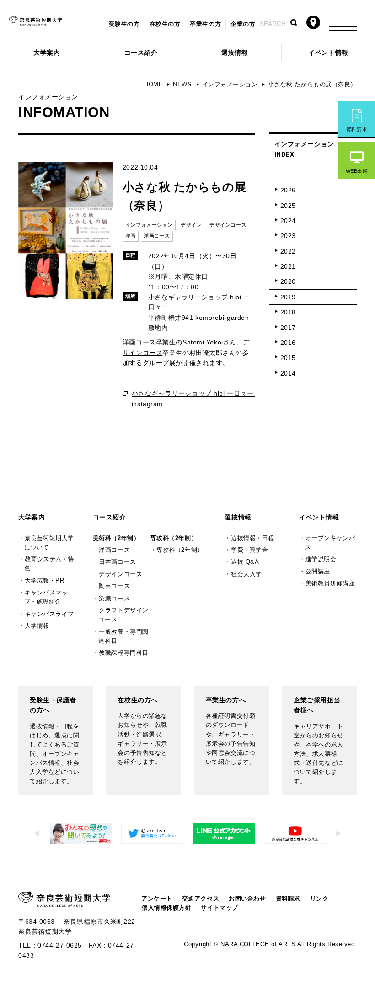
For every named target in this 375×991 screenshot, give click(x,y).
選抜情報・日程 (252, 538)
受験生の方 (124, 24)
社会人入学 (246, 574)
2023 (288, 235)
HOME (153, 84)
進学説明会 (321, 559)
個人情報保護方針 (166, 908)
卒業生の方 (205, 24)
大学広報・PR (44, 581)
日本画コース (117, 562)
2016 (288, 342)
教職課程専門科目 (123, 653)
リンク (319, 899)
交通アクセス (200, 899)
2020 (288, 281)
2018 (288, 312)
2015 (288, 357)
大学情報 (37, 626)
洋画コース (139, 342)
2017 (288, 327)
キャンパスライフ (49, 614)
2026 (288, 190)
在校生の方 (165, 24)
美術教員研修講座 (330, 583)
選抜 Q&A (245, 562)
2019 (288, 297)
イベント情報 (328, 52)
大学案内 (46, 52)
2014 (288, 373)
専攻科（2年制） (173, 538)
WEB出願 (357, 171)
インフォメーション (230, 84)
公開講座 (317, 571)
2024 (288, 220)
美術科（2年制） (116, 538)
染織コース (114, 598)
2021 (288, 266)
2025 (288, 205)
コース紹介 (141, 52)
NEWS (182, 84)
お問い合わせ (247, 899)
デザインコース (120, 574)
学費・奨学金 (249, 550)
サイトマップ (219, 908)
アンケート (156, 899)
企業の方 (242, 24)
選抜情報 (234, 52)
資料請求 (356, 129)
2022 (288, 251)
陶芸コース (114, 586)
